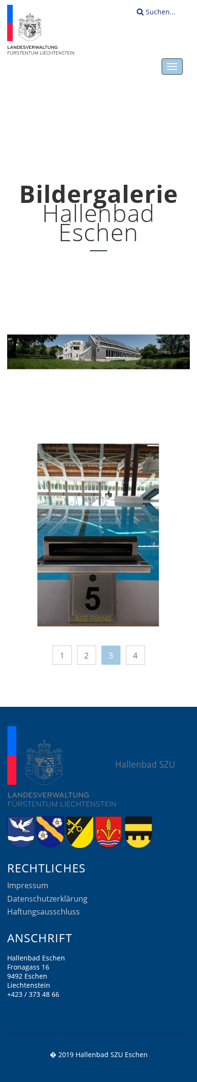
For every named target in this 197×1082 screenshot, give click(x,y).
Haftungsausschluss (43, 911)
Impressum (27, 885)
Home (92, 137)
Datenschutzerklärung (47, 898)
